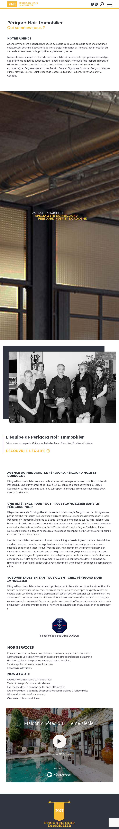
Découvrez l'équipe (25, 451)
